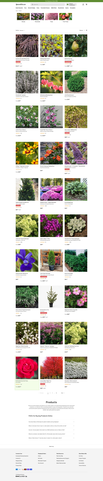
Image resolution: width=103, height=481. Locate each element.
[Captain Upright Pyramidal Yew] (27, 189)
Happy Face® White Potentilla (22, 346)
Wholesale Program (42, 460)
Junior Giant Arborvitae (45, 273)
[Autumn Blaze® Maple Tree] (51, 368)
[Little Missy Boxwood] (76, 82)
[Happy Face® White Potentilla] (27, 333)
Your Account (41, 463)
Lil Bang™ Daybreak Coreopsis (22, 166)
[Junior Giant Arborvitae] (51, 260)
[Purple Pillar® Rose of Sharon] (51, 117)
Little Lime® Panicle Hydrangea (22, 238)
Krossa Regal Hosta (69, 202)
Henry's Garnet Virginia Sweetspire (23, 309)
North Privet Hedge (69, 273)
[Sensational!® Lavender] (27, 82)
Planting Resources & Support (63, 458)
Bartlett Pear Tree (68, 58)
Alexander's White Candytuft (71, 380)
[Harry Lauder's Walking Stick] (76, 117)
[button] (71, 4)
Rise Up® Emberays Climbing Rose (47, 166)
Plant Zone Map (60, 455)
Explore (67, 7)
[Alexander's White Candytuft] (76, 368)
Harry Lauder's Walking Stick (71, 129)
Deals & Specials (19, 7)
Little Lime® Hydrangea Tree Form (72, 346)
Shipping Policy (19, 460)
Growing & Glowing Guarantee (22, 455)
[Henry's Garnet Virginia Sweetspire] (27, 297)
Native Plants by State (61, 463)
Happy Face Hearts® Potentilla (71, 309)
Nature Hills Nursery (21, 474)
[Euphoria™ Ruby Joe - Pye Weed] (51, 333)
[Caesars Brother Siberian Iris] (27, 260)
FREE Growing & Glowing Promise (56, 1)
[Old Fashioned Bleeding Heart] (51, 82)
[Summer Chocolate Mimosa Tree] (27, 45)
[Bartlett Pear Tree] (76, 45)
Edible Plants (54, 7)
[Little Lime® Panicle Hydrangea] (27, 225)
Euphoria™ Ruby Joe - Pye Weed (47, 346)
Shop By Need (61, 7)
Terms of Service (82, 465)
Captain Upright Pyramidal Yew (22, 202)
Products (20, 10)
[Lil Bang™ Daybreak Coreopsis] (27, 153)
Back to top (51, 446)
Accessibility (81, 463)
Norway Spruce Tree (44, 309)
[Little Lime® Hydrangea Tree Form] (76, 333)
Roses (38, 7)
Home (17, 10)
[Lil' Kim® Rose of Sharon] (27, 117)
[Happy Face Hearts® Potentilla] (76, 297)
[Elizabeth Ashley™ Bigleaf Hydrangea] (51, 189)
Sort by (17, 30)
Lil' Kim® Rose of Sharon (21, 129)
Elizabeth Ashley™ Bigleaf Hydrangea (48, 202)
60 (56, 392)
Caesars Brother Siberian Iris (22, 273)
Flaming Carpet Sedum (45, 58)
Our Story (81, 455)
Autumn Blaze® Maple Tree (45, 380)
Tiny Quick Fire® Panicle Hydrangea (72, 238)
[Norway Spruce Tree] (51, 297)
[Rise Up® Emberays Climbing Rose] (51, 153)
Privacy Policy (18, 465)
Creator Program (82, 458)
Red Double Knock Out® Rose (22, 380)
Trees (25, 7)
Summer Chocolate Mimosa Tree (22, 58)
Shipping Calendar (60, 460)
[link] (41, 393)
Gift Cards (40, 458)
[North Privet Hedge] (76, 260)
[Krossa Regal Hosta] (76, 189)
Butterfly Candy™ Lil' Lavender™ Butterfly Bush (75, 166)
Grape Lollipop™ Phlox (45, 238)
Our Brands (81, 460)
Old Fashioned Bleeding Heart (46, 95)
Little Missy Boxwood (69, 95)
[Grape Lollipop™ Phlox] (51, 225)
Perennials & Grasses (45, 7)
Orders (39, 455)
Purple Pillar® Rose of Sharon (46, 129)
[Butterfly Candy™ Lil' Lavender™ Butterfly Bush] (76, 153)
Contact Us (18, 458)
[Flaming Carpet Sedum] (51, 45)
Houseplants (72, 7)
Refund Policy (19, 463)
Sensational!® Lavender (21, 95)
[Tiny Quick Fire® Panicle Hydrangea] (76, 225)
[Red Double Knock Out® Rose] (27, 368)
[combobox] (48, 4)
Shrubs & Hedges (31, 7)
